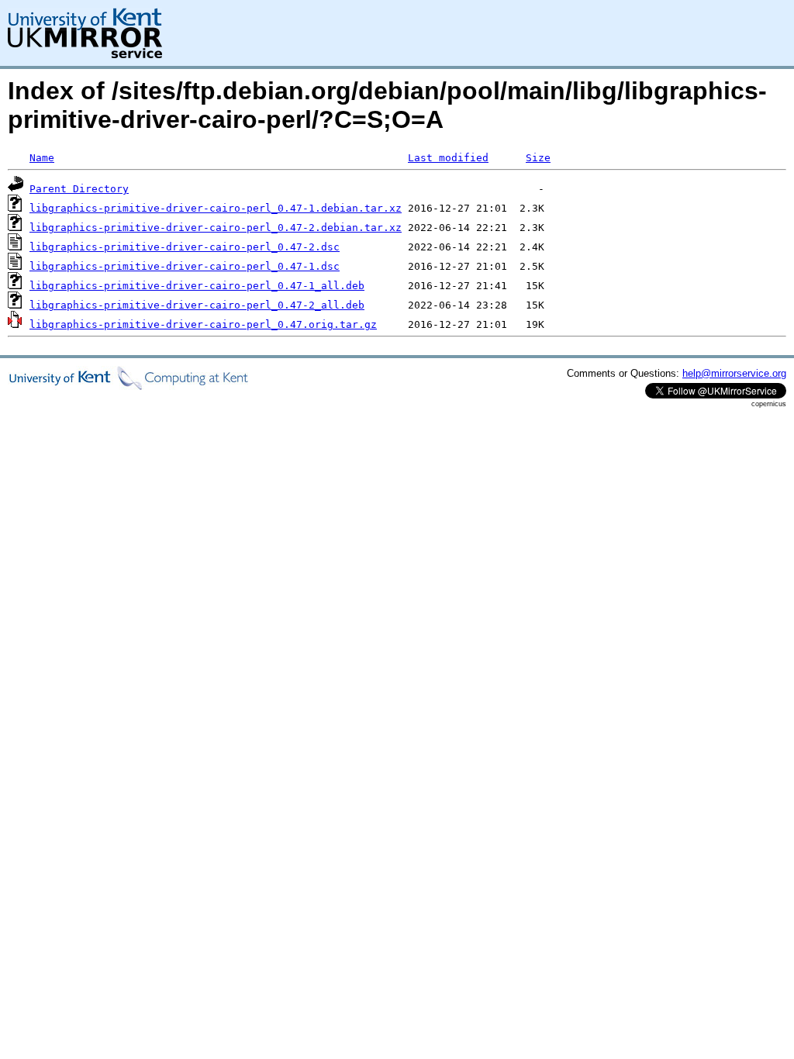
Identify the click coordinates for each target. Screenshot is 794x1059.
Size (538, 158)
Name (41, 158)
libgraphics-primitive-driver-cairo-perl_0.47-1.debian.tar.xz (215, 208)
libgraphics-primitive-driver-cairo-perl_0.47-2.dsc (184, 247)
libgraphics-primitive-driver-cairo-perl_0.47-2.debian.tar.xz (215, 227)
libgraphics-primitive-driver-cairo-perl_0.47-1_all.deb (196, 285)
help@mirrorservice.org (734, 373)
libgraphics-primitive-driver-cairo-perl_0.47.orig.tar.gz (203, 324)
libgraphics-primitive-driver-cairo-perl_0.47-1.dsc (184, 266)
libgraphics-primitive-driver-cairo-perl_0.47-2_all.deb (196, 305)
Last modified (448, 158)
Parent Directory (79, 189)
